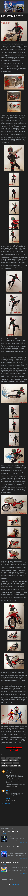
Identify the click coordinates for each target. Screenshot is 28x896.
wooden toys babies (10, 774)
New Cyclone (4, 763)
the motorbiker (9, 798)
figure (12, 757)
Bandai (7, 757)
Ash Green (8, 790)
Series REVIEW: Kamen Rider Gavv (10, 862)
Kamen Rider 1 (5, 760)
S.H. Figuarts (16, 763)
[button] (26, 16)
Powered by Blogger (14, 884)
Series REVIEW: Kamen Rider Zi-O (10, 847)
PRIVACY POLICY (10, 882)
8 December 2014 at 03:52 (11, 786)
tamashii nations (13, 765)
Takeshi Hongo (5, 765)
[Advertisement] (14, 814)
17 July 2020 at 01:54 (10, 800)
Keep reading (23, 842)
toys (19, 765)
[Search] (26, 3)
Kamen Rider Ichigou (14, 760)
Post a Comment (6, 803)
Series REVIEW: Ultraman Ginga (9, 831)
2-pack (3, 757)
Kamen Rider (17, 757)
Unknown (8, 770)
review (10, 763)
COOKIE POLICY (18, 882)
